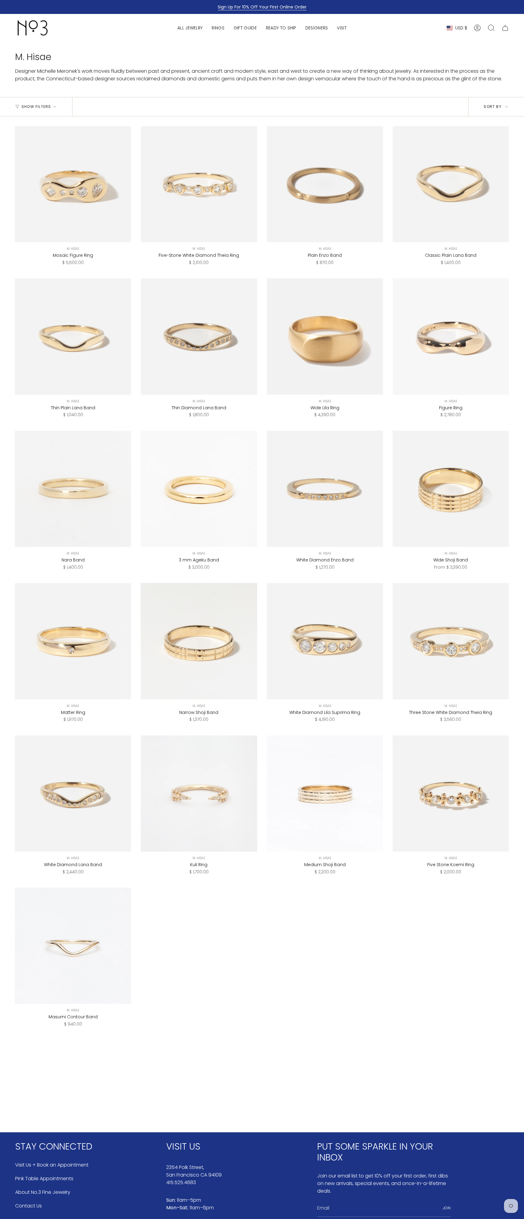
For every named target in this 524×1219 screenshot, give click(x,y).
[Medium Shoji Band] (325, 793)
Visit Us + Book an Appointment (52, 1164)
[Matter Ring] (73, 641)
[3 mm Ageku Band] (199, 489)
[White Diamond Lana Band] (73, 793)
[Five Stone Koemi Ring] (451, 793)
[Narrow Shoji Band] (199, 641)
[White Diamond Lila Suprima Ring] (325, 641)
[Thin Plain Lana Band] (73, 336)
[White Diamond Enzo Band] (325, 489)
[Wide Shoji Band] (451, 489)
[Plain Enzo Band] (325, 184)
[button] (190, 27)
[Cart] (505, 28)
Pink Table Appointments (44, 1178)
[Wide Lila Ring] (325, 336)
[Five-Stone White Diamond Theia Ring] (199, 184)
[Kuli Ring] (199, 793)
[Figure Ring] (451, 336)
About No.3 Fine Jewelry (42, 1192)
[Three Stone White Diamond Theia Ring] (451, 641)
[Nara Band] (73, 489)
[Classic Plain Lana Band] (451, 184)
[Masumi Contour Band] (73, 946)
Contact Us (28, 1205)
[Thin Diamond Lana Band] (199, 336)
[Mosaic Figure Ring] (73, 184)
